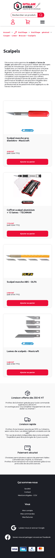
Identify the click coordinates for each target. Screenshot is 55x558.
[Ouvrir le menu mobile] (42, 22)
